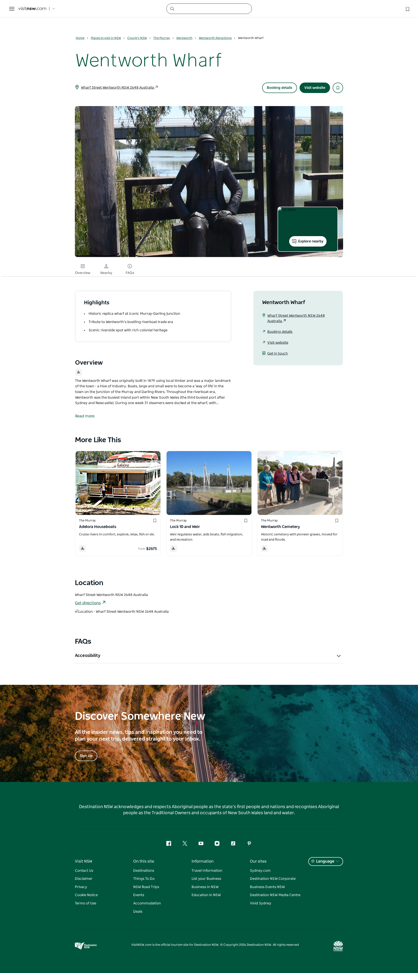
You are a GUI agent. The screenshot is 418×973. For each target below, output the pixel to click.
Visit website (314, 88)
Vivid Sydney (260, 903)
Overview (82, 273)
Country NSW (137, 38)
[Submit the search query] (172, 8)
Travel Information (207, 870)
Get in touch (277, 353)
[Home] (32, 9)
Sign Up (86, 756)
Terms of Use (85, 903)
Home (80, 38)
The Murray (161, 38)
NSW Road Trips (146, 887)
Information (203, 861)
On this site (143, 861)
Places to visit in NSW (106, 38)
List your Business (206, 878)
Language (325, 861)
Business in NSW (205, 887)
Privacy (81, 887)
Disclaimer (84, 878)
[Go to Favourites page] (407, 9)
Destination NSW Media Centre (275, 895)
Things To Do (144, 878)
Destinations (143, 870)
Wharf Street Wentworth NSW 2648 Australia (118, 87)
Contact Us (84, 870)
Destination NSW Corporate (273, 878)
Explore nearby (311, 241)
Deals (137, 911)
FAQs (130, 273)
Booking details (279, 88)
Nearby (106, 273)
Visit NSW (83, 861)
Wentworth (184, 38)
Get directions (88, 603)
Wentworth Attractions (215, 38)
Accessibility (87, 655)
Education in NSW (206, 895)
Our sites (258, 861)
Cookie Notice (86, 895)
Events (138, 895)
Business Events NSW (267, 887)
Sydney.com (260, 870)
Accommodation (147, 903)
